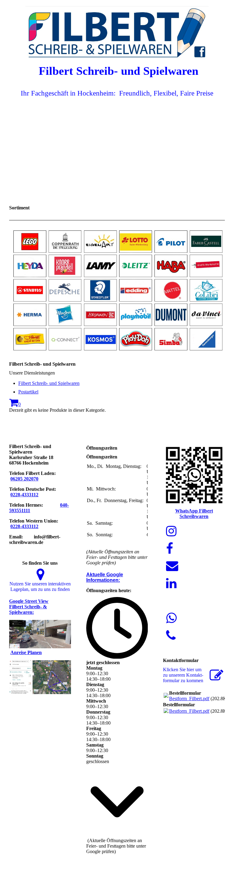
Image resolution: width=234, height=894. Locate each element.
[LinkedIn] (171, 583)
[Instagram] (171, 531)
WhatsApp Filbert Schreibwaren (194, 513)
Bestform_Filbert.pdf (189, 698)
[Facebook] (169, 549)
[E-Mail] (172, 566)
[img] (117, 29)
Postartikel (28, 391)
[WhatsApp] (171, 618)
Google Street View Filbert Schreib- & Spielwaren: (28, 607)
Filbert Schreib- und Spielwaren (49, 383)
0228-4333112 (24, 494)
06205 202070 (24, 478)
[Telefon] (171, 635)
